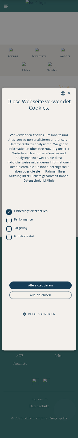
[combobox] (63, 93)
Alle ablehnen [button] (40, 295)
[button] (39, 314)
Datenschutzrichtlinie (39, 181)
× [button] (69, 93)
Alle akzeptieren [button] (40, 285)
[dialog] (39, 219)
